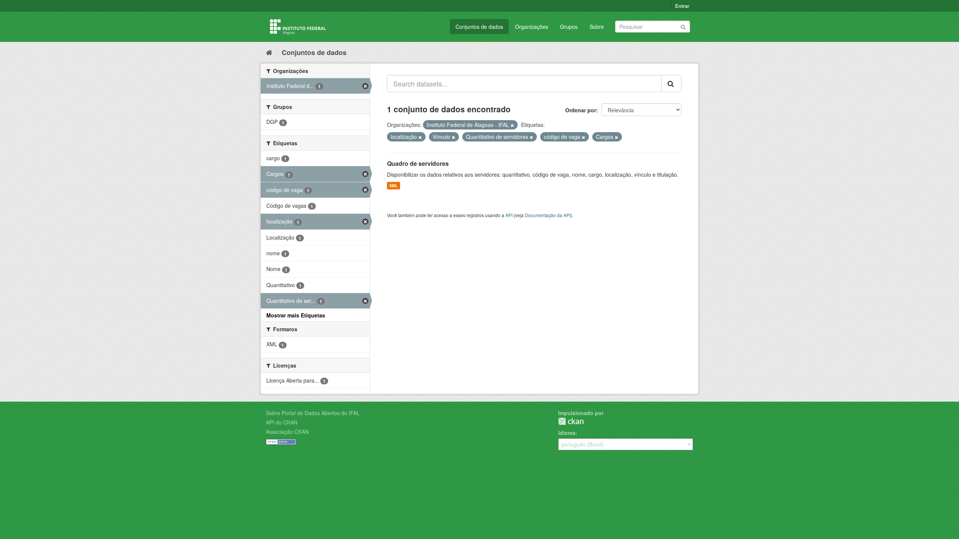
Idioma (566, 432)
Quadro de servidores (418, 163)
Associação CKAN (287, 431)
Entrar (682, 5)
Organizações (531, 26)
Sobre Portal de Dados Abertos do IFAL (313, 413)
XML (393, 185)
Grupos (569, 26)
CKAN (571, 421)
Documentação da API (548, 215)
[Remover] (512, 125)
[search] (671, 83)
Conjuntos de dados (479, 26)
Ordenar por (580, 110)
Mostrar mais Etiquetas (295, 315)
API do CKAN (281, 422)
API (508, 215)
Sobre (597, 26)
